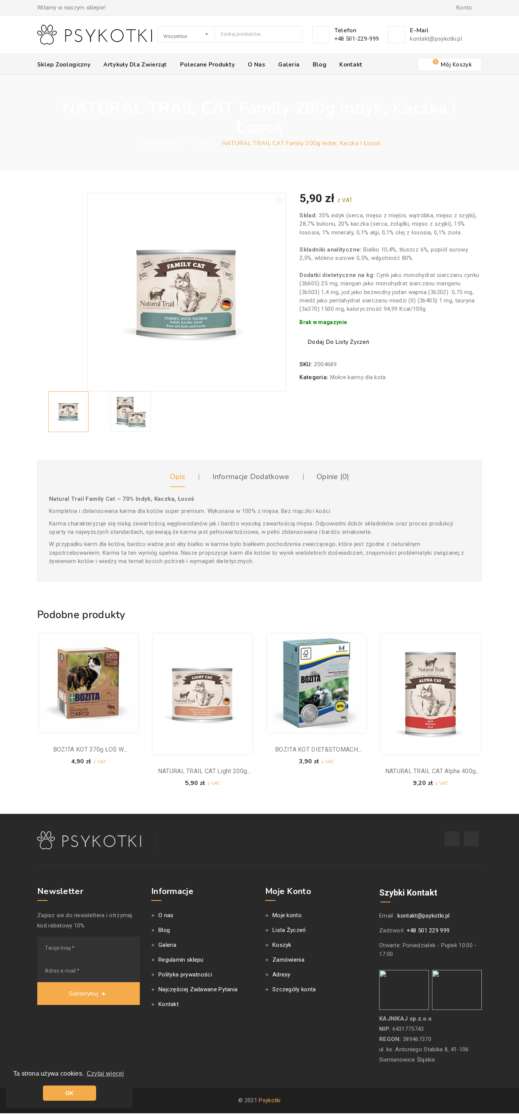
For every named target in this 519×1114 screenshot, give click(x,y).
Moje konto (287, 915)
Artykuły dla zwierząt (135, 64)
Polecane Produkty (207, 64)
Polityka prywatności (185, 974)
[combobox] (186, 34)
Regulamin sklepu (181, 959)
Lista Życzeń (289, 930)
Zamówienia (288, 959)
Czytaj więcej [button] (105, 1073)
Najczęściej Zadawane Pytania (197, 989)
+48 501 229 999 (428, 930)
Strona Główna (159, 143)
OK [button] (69, 1093)
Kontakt (350, 64)
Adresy (281, 974)
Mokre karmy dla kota (358, 377)
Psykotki (269, 1100)
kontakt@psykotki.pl (436, 38)
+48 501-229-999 (356, 38)
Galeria (288, 64)
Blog (319, 64)
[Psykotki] (94, 35)
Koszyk (281, 945)
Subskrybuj (84, 993)
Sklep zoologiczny (63, 64)
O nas (256, 64)
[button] (278, 200)
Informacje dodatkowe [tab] (251, 476)
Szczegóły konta (294, 989)
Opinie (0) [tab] (332, 476)
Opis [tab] (177, 476)
